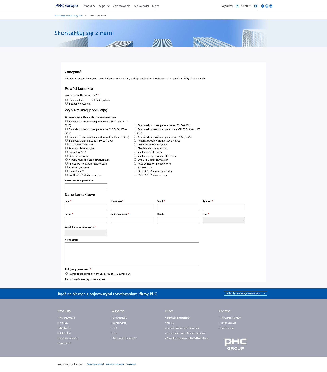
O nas (155, 6)
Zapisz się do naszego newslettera (245, 293)
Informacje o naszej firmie (178, 318)
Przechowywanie (67, 318)
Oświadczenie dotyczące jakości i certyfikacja (188, 338)
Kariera (170, 323)
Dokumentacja (120, 318)
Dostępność (131, 364)
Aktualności (141, 6)
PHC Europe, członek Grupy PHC (68, 16)
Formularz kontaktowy (230, 318)
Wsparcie (104, 6)
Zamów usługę (227, 328)
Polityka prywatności (95, 364)
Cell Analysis (65, 333)
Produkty (89, 6)
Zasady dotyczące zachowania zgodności (186, 333)
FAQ (115, 328)
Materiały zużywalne (68, 338)
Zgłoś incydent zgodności (125, 338)
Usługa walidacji (228, 323)
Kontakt (224, 311)
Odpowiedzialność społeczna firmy (183, 328)
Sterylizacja (64, 328)
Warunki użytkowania (115, 364)
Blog (115, 333)
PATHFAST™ (65, 343)
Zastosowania (121, 6)
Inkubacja (63, 323)
